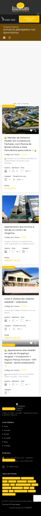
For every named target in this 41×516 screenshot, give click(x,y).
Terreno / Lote (21, 491)
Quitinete (7, 488)
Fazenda (31, 481)
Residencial (17, 488)
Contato (7, 446)
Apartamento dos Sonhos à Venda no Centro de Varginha (19, 230)
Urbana (32, 491)
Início (6, 426)
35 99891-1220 (12, 467)
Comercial (22, 481)
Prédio (35, 485)
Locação (7, 438)
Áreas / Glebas (9, 494)
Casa (5, 481)
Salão (5, 491)
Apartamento (27, 478)
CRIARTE (28, 508)
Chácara (12, 481)
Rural (26, 488)
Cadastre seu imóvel (29, 19)
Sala (32, 488)
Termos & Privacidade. (11, 504)
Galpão (6, 485)
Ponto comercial (23, 485)
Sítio (11, 491)
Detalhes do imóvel (20, 128)
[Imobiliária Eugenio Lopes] (20, 12)
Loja (12, 485)
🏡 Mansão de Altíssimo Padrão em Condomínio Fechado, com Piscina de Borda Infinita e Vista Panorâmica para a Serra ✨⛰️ (20, 144)
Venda (6, 434)
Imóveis (7, 430)
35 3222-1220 (8, 20)
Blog (6, 442)
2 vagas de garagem (11, 478)
